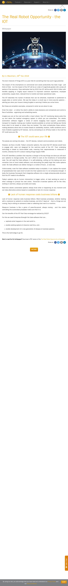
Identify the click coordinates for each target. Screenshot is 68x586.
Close (35, 249)
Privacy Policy (52, 581)
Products (18, 2)
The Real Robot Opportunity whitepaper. (53, 239)
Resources (27, 2)
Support (36, 2)
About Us (46, 2)
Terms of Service (32, 583)
